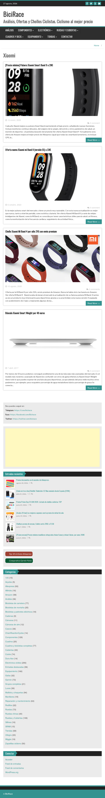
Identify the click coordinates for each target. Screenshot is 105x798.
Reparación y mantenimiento (17, 701)
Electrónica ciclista (13, 662)
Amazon (8, 594)
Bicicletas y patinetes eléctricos (18, 611)
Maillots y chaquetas (14, 692)
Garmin (8, 679)
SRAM (8, 726)
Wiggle (8, 739)
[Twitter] (91, 3)
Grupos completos (13, 684)
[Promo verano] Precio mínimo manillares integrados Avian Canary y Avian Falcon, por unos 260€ (50, 534)
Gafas (8, 675)
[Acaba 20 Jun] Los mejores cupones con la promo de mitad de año (40, 512)
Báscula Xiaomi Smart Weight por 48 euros (25, 313)
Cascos (8, 628)
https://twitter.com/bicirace (25, 419)
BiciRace (13, 14)
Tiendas (51, 36)
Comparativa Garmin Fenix (20, 560)
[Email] (99, 3)
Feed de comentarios (14, 768)
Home (96, 45)
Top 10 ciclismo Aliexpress (20, 554)
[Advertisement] (52, 447)
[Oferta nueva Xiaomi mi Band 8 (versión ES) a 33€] (52, 178)
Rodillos (8, 705)
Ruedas (8, 709)
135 (29, 493)
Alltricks (8, 590)
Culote (8, 654)
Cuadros (9, 641)
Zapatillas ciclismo (13, 743)
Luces (8, 688)
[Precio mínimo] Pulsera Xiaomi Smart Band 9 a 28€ (29, 65)
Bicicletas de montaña (14, 607)
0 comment (95, 123)
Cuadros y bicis (13, 36)
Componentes (25, 30)
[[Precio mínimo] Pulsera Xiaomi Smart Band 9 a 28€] (52, 93)
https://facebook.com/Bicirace (23, 414)
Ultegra (8, 735)
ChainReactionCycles (14, 633)
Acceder (8, 759)
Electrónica (44, 30)
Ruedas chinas (11, 713)
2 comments (94, 289)
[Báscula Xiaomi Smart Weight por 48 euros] (52, 341)
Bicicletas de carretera (15, 603)
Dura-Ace (9, 658)
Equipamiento (34, 36)
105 (7, 577)
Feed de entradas (13, 763)
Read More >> (94, 140)
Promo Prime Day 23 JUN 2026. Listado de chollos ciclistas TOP (39, 501)
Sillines (8, 722)
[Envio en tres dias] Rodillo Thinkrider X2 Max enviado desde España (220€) (43, 490)
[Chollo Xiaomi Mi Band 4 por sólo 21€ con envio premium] (52, 259)
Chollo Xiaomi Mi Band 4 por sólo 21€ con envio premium (31, 231)
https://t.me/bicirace (23, 410)
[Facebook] (87, 3)
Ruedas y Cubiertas (66, 30)
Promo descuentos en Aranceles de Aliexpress (32, 479)
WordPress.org (11, 772)
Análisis (9, 30)
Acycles (8, 582)
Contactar (66, 36)
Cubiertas (9, 650)
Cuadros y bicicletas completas (18, 645)
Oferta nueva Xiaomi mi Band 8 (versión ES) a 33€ (28, 149)
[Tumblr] (95, 3)
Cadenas (9, 616)
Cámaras (9, 620)
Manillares (9, 696)
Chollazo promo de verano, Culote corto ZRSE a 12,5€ (35, 523)
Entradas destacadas (14, 667)
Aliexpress (9, 586)
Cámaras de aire (12, 624)
